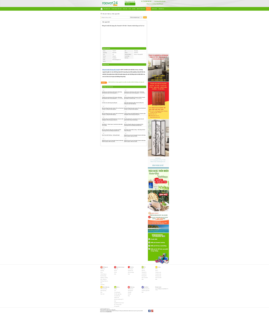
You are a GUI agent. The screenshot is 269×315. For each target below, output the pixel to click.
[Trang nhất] (101, 13)
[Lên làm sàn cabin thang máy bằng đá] (104, 101)
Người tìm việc (130, 270)
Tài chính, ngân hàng (117, 294)
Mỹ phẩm (129, 292)
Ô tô (144, 267)
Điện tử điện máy (106, 287)
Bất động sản (105, 267)
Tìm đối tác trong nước (145, 288)
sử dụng (116, 82)
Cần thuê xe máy (158, 272)
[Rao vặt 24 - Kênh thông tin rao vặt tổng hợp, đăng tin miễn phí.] (111, 3)
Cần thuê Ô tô (144, 272)
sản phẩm (129, 82)
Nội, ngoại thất (115, 13)
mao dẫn (124, 82)
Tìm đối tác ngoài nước (145, 290)
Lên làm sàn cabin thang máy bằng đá (109, 102)
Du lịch (115, 288)
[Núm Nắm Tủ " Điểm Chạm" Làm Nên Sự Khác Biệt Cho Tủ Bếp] (104, 123)
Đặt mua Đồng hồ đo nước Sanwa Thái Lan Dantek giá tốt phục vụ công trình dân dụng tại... (113, 109)
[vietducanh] (158, 118)
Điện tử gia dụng (103, 290)
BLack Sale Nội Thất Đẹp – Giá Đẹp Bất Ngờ (111, 135)
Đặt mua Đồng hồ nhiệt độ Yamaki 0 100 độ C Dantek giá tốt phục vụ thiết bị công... (134, 98)
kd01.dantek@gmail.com (116, 59)
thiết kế (132, 82)
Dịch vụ (109, 13)
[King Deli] (158, 210)
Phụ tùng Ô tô (144, 275)
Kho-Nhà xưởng (103, 275)
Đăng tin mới (150, 3)
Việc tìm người (130, 268)
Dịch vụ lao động (131, 272)
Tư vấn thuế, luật (117, 295)
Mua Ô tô (143, 270)
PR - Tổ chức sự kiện (117, 304)
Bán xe (156, 268)
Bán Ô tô (143, 268)
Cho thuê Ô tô (144, 274)
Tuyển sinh (116, 268)
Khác (101, 282)
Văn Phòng (102, 284)
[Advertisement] (124, 37)
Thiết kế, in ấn (116, 297)
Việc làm (132, 267)
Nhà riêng (102, 270)
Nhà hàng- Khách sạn (104, 281)
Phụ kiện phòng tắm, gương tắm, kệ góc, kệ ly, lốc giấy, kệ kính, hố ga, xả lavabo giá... (134, 119)
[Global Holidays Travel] (158, 232)
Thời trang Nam (130, 288)
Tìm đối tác (146, 287)
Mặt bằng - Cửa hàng (104, 277)
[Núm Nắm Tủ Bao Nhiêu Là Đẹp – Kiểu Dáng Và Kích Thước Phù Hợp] (126, 128)
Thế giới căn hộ (158, 287)
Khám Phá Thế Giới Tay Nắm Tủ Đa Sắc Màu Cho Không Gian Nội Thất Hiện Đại (134, 103)
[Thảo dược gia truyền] (158, 189)
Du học (115, 272)
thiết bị (113, 82)
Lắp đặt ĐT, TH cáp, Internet (119, 302)
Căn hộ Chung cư (103, 274)
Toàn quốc (128, 3)
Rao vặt (104, 13)
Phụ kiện (129, 294)
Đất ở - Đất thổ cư (104, 279)
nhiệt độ (110, 82)
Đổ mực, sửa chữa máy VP (118, 299)
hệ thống (136, 82)
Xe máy (159, 267)
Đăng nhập (156, 3)
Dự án (102, 272)
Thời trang (132, 287)
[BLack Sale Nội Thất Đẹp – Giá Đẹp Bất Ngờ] (104, 134)
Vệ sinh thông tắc (117, 292)
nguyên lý (121, 82)
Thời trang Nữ (130, 290)
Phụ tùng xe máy (158, 275)
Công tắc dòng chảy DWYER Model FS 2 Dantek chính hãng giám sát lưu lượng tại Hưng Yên (134, 114)
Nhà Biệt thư (103, 268)
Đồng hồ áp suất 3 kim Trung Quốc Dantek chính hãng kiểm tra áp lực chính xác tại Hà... (134, 136)
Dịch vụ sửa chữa (145, 277)
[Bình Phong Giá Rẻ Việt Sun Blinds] (158, 168)
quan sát (142, 82)
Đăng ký (161, 3)
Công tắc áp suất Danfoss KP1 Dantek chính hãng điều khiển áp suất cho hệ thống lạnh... (112, 92)
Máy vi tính (102, 294)
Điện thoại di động (104, 288)
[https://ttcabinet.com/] (158, 81)
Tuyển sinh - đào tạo (120, 267)
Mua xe (156, 270)
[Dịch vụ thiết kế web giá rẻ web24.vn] (158, 263)
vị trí (139, 82)
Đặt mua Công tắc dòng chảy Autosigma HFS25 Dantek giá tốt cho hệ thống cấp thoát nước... (133, 125)
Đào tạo (115, 270)
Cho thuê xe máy (158, 274)
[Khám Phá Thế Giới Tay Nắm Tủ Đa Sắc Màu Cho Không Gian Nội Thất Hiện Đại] (126, 101)
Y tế (115, 290)
